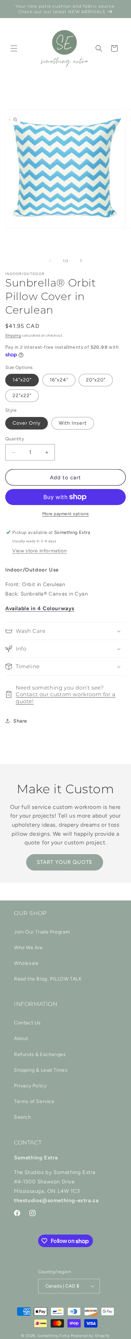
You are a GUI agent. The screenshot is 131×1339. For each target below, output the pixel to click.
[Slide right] (81, 260)
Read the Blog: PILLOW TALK (48, 979)
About (21, 1038)
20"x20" (95, 380)
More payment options (65, 513)
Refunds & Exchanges (40, 1054)
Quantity (14, 438)
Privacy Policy (30, 1086)
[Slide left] (50, 260)
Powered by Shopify (90, 1335)
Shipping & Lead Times (41, 1070)
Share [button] (20, 721)
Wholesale (26, 963)
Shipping (13, 335)
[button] (14, 48)
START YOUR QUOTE (65, 862)
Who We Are (28, 948)
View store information (39, 551)
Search (22, 1117)
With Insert (73, 423)
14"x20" (22, 380)
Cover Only (27, 423)
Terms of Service (34, 1101)
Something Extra (53, 1335)
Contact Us (27, 1023)
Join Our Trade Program (42, 932)
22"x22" (22, 396)
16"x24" (59, 380)
